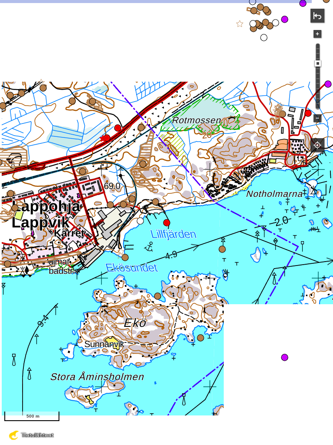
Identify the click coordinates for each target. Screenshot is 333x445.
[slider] (318, 63)
